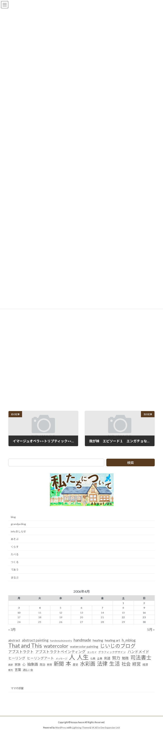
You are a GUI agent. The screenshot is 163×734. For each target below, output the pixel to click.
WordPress (61, 727)
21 (102, 617)
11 (39, 612)
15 (123, 612)
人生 (83, 657)
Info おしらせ (18, 531)
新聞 (59, 663)
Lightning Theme (80, 727)
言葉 (18, 670)
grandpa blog (18, 523)
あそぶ (14, 538)
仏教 (93, 658)
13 (81, 612)
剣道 (107, 658)
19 (60, 617)
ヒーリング (16, 658)
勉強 (125, 658)
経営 (136, 664)
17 (18, 617)
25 (39, 621)
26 (60, 621)
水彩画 (87, 663)
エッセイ (92, 652)
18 (39, 617)
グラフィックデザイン (112, 651)
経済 (145, 664)
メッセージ (61, 658)
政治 (42, 664)
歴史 (75, 664)
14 (102, 612)
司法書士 (141, 657)
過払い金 (28, 670)
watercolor (56, 645)
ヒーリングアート (40, 658)
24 (18, 621)
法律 (102, 663)
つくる (14, 562)
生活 (114, 663)
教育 (49, 664)
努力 (116, 657)
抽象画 (32, 664)
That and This (25, 645)
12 (60, 612)
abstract (14, 640)
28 (102, 621)
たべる (14, 554)
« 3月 (12, 629)
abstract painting (35, 640)
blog (13, 516)
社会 (126, 664)
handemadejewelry (61, 640)
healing (98, 640)
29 (123, 621)
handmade (82, 640)
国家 (10, 664)
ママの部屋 (17, 688)
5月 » (151, 629)
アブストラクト (21, 651)
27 (81, 621)
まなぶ (14, 577)
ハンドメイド (138, 651)
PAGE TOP (155, 707)
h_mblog (129, 640)
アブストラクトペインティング (60, 651)
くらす (14, 546)
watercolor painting (84, 646)
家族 (18, 664)
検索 (130, 463)
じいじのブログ (118, 645)
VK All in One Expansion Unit (105, 727)
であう (14, 569)
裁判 (10, 670)
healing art (112, 640)
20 (81, 617)
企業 (99, 658)
